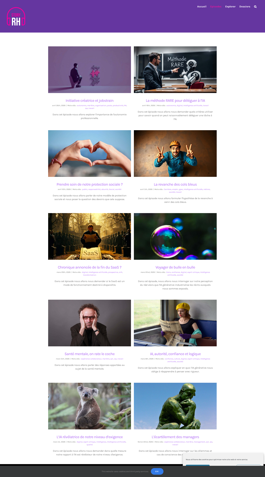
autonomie (81, 105)
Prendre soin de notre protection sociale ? (87, 151)
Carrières (167, 189)
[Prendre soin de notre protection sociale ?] (89, 153)
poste (109, 105)
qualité (90, 445)
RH (125, 105)
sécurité (104, 189)
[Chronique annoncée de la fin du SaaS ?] (89, 236)
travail (91, 108)
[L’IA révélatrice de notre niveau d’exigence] (89, 406)
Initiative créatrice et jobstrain (87, 67)
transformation (89, 275)
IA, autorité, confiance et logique (172, 320)
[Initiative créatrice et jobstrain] (89, 69)
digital (179, 105)
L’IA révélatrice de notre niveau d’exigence (87, 403)
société (118, 189)
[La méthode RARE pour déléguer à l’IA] (175, 69)
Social (111, 189)
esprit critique (193, 272)
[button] (255, 6)
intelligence (101, 442)
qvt (111, 359)
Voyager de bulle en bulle (172, 234)
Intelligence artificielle (192, 105)
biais (168, 272)
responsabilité (94, 189)
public (84, 189)
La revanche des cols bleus (172, 151)
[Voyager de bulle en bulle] (175, 236)
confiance (176, 272)
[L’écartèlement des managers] (175, 406)
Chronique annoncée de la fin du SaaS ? (87, 234)
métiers (207, 189)
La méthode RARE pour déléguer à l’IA (172, 67)
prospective (113, 272)
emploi (175, 189)
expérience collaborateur (91, 359)
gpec (181, 189)
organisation (100, 105)
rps (86, 108)
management (199, 442)
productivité (118, 105)
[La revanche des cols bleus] (175, 153)
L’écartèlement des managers (172, 403)
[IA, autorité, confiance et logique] (175, 323)
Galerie (92, 67)
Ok (157, 471)
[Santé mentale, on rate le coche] (89, 323)
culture (177, 359)
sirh (120, 272)
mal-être (90, 105)
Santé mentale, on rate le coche (87, 320)
